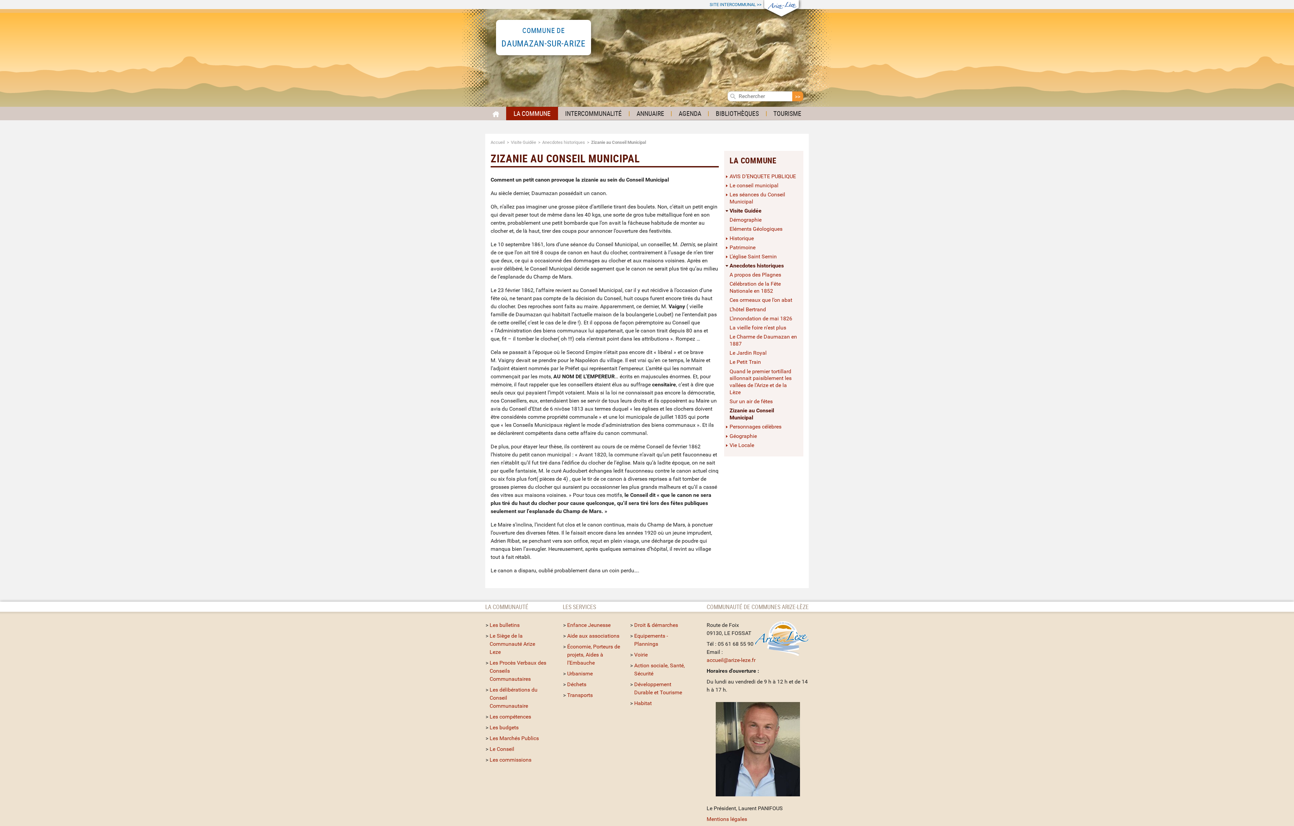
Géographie (743, 436)
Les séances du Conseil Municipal (757, 198)
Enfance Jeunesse (589, 625)
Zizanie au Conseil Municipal (752, 414)
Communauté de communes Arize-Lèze (758, 607)
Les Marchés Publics (514, 738)
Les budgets (504, 727)
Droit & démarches (656, 625)
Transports (580, 695)
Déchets (576, 684)
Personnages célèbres (755, 426)
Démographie (746, 220)
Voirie (641, 655)
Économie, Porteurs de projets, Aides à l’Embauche (593, 654)
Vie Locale (742, 445)
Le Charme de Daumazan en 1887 (763, 340)
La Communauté (507, 607)
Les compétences (510, 716)
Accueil (498, 142)
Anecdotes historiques (563, 142)
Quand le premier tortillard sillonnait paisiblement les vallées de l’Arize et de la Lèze (761, 381)
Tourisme (787, 113)
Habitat (643, 703)
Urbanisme (580, 673)
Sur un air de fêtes (751, 401)
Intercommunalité (593, 113)
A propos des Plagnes (755, 275)
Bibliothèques (737, 113)
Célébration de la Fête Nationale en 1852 (755, 287)
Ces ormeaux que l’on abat (761, 300)
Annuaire (650, 113)
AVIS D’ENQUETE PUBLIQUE (763, 176)
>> (736, 4)
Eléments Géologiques (756, 229)
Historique (742, 238)
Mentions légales (727, 819)
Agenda (690, 113)
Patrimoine (743, 247)
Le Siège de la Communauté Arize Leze (512, 644)
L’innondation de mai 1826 (761, 318)
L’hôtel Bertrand (748, 309)
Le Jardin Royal (748, 353)
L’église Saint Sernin (753, 256)
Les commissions (510, 760)
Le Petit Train (745, 362)
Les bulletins (505, 625)
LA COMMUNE (532, 113)
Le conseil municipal (754, 185)
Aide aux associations (593, 636)
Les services (579, 607)
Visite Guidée (523, 142)
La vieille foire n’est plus (758, 327)
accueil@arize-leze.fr (731, 660)
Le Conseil (502, 749)
